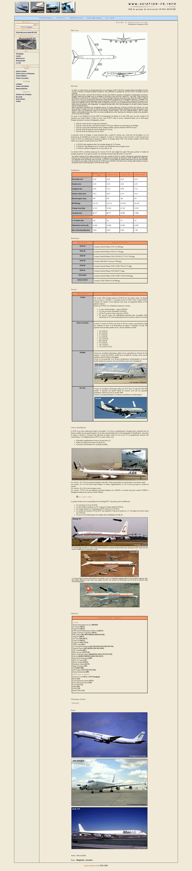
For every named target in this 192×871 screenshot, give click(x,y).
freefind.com (29, 27)
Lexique (19, 84)
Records (19, 97)
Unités (18, 101)
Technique (20, 54)
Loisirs (18, 56)
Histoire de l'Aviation (23, 94)
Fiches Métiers (21, 76)
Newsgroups (20, 61)
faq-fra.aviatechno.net (91, 866)
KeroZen (89, 860)
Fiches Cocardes (22, 78)
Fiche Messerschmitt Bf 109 (26, 32)
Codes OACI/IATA (22, 86)
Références (20, 58)
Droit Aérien (20, 99)
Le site (18, 63)
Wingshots (80, 860)
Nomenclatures (21, 89)
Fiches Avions (21, 71)
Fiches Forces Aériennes (25, 74)
